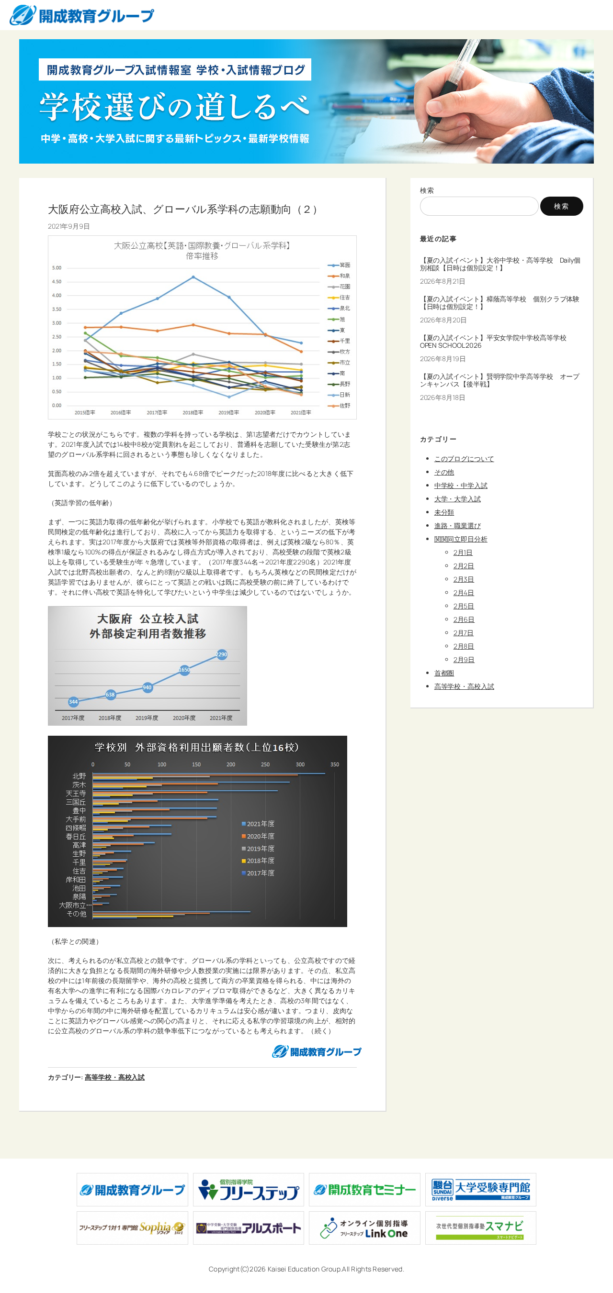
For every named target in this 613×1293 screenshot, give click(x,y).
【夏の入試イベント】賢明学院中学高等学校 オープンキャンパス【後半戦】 (500, 380)
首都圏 (444, 672)
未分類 (444, 512)
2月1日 (463, 552)
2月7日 (464, 632)
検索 (427, 190)
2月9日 (464, 659)
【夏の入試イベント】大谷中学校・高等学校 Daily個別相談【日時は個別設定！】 (500, 264)
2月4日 (464, 592)
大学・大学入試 (457, 498)
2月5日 (464, 605)
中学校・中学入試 (461, 485)
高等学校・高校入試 (115, 1077)
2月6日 (464, 619)
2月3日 (464, 579)
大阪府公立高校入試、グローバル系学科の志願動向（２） (185, 209)
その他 (444, 471)
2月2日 (464, 565)
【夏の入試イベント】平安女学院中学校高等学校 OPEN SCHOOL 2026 (496, 341)
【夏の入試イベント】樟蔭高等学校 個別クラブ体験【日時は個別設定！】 (500, 302)
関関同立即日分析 (461, 538)
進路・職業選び (457, 525)
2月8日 (464, 646)
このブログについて (464, 458)
